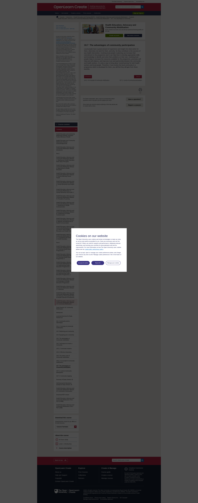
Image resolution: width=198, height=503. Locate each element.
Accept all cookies (83, 263)
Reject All (97, 263)
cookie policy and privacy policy (94, 249)
